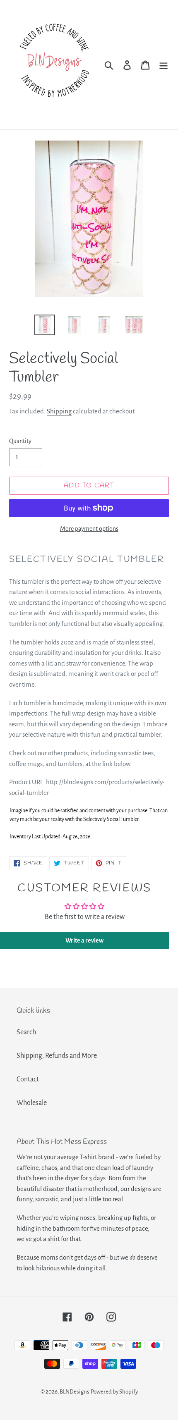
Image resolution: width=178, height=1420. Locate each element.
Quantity (20, 441)
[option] (45, 325)
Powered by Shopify (114, 1392)
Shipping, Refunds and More (57, 1056)
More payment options (89, 528)
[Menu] (163, 64)
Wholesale (32, 1103)
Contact (28, 1079)
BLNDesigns (74, 1392)
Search (26, 1032)
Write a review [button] (84, 940)
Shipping (59, 411)
